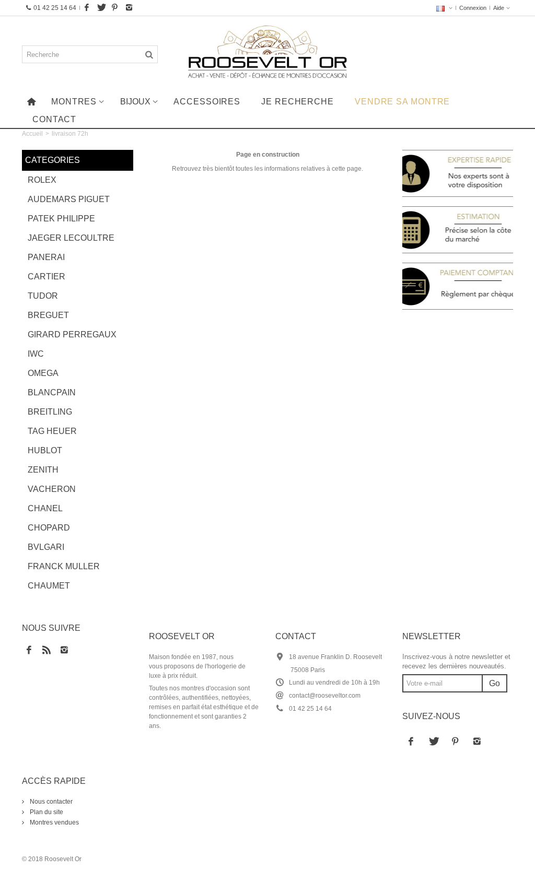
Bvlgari (46, 547)
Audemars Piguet (69, 199)
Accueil (32, 133)
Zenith (43, 469)
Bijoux (135, 101)
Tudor (43, 295)
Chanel (45, 508)
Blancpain (52, 392)
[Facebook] (87, 8)
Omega (43, 373)
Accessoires (206, 101)
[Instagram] (129, 8)
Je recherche (297, 101)
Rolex (42, 179)
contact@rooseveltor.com (324, 695)
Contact (54, 119)
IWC (36, 353)
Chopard (49, 527)
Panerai (46, 257)
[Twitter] (101, 8)
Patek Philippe (61, 218)
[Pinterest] (115, 8)
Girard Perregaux (72, 334)
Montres (74, 101)
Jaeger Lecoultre (71, 237)
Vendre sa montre (402, 101)
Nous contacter (50, 801)
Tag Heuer (52, 431)
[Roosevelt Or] (267, 54)
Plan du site (45, 812)
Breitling (50, 411)
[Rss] (46, 650)
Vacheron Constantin (55, 492)
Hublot (45, 450)
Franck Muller (64, 566)
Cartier (46, 276)
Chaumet (49, 585)
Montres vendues (53, 822)
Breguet (48, 315)
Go (494, 683)
